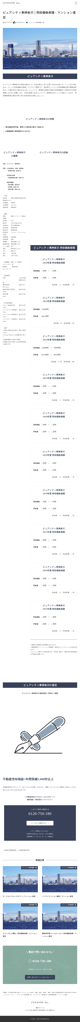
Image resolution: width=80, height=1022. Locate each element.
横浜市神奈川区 (24, 850)
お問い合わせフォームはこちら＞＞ (40, 977)
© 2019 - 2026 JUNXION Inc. (40, 1019)
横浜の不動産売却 (10, 850)
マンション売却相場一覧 (36, 22)
